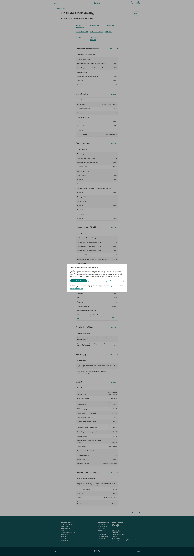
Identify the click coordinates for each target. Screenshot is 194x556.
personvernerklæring (76, 289)
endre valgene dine (108, 287)
